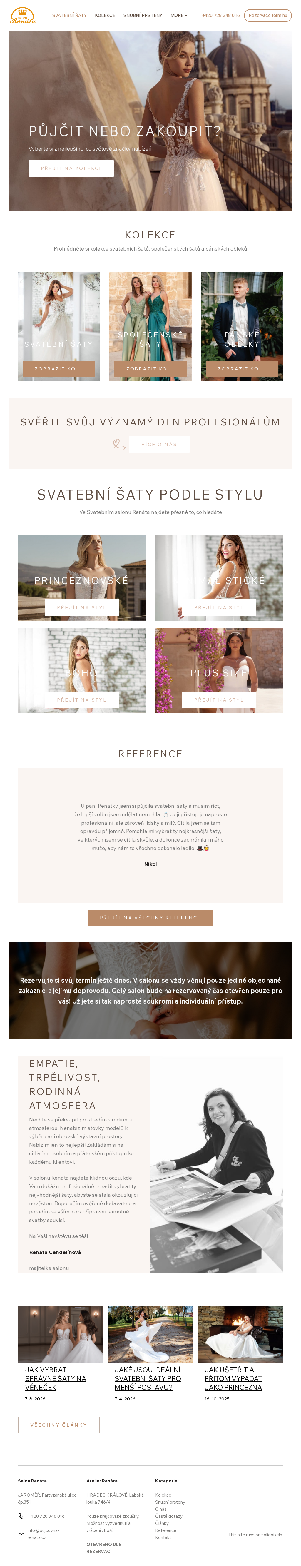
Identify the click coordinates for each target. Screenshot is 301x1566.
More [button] (176, 15)
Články (162, 1523)
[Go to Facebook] (231, 1480)
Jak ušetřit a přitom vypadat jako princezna (233, 1378)
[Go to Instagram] (247, 1480)
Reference (165, 1530)
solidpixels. (272, 1534)
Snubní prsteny (170, 1502)
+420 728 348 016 (46, 1516)
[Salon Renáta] (22, 15)
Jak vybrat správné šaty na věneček (55, 1378)
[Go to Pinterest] (263, 1480)
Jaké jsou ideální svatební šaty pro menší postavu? (148, 1378)
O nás (161, 1509)
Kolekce (163, 1495)
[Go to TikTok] (279, 1480)
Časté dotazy (169, 1516)
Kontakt (163, 1537)
